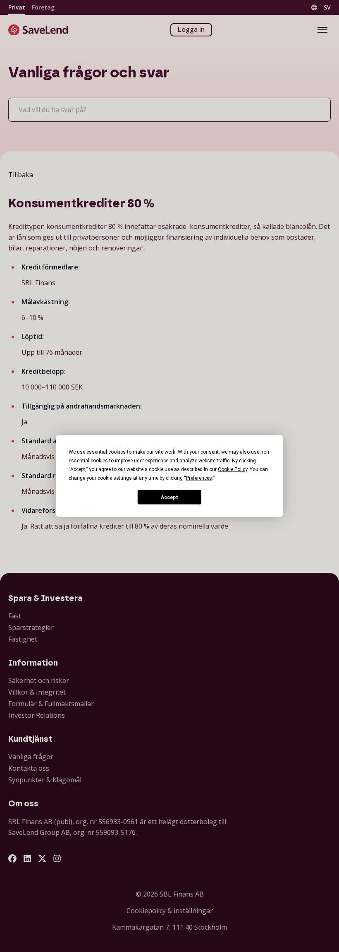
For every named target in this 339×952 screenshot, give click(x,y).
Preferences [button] (199, 478)
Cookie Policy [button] (232, 469)
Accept (169, 497)
